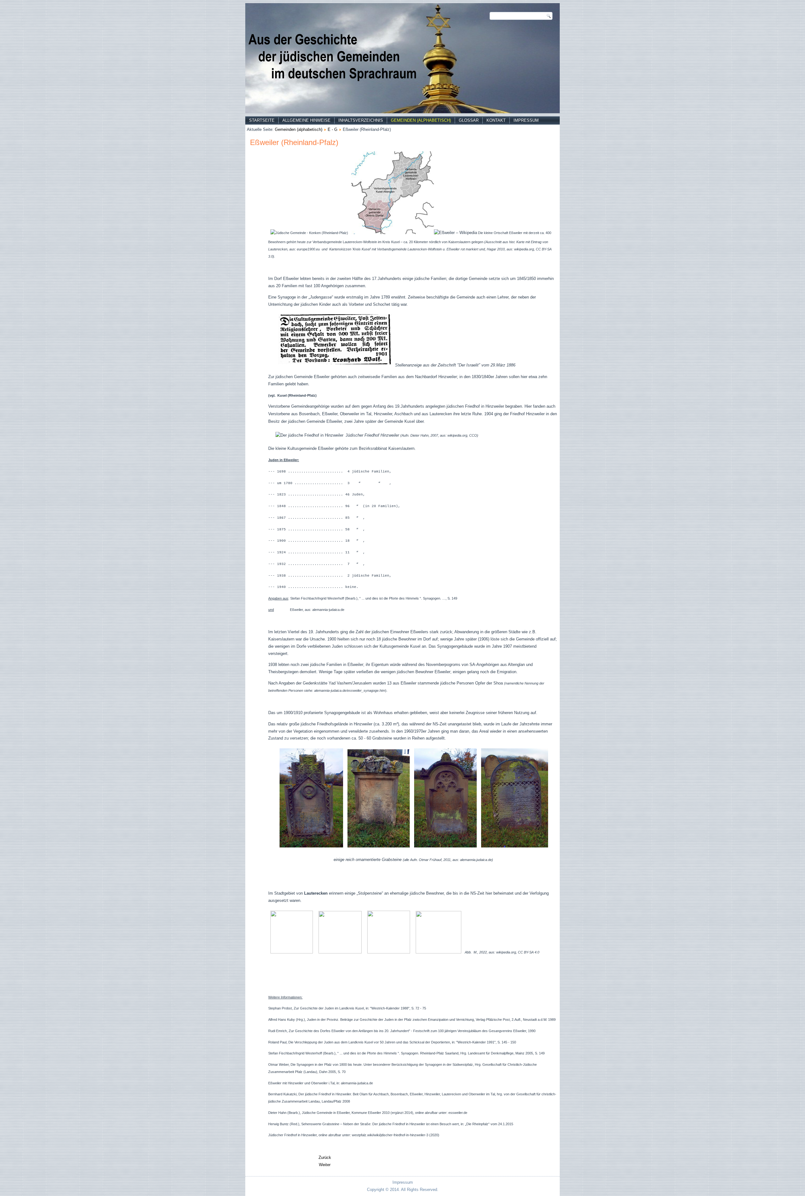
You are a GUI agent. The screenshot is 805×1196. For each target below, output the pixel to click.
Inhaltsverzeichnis (360, 120)
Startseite (262, 120)
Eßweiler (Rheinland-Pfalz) (294, 142)
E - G (332, 129)
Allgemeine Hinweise (306, 120)
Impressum (526, 120)
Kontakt (496, 120)
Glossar (469, 120)
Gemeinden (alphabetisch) (421, 120)
